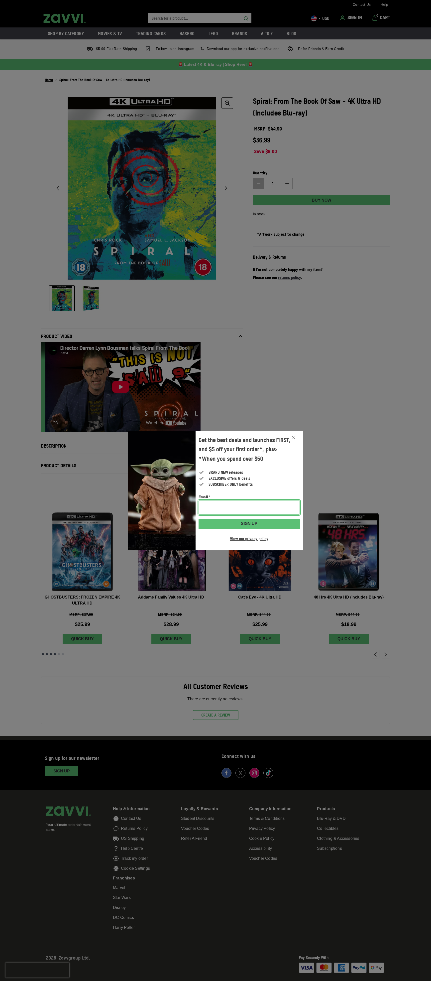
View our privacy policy (249, 538)
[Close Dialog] (294, 438)
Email (204, 497)
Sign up (249, 523)
